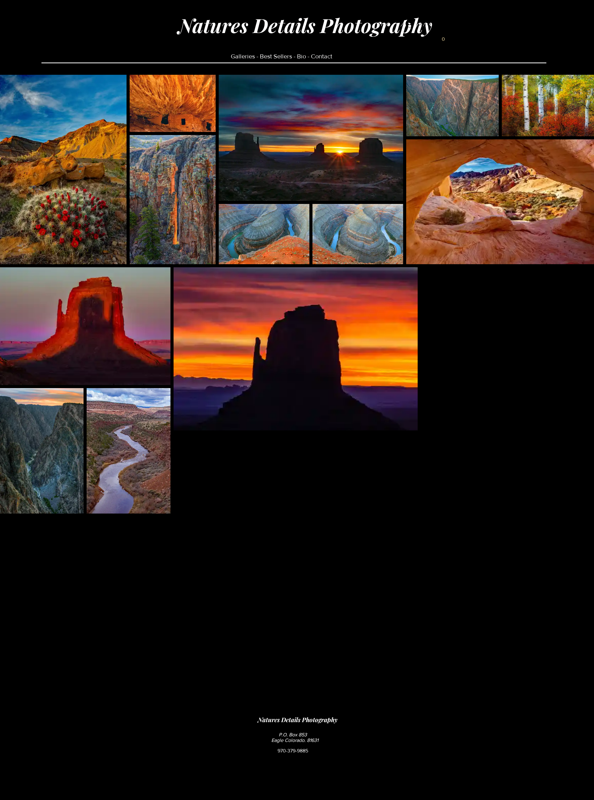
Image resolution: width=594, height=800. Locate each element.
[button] (443, 37)
